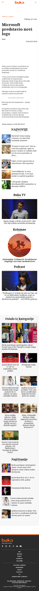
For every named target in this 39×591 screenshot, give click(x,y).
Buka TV (19, 195)
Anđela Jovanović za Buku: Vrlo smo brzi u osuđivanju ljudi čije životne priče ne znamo (28, 392)
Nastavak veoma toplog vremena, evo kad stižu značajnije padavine (20, 138)
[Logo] (19, 2)
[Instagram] (6, 546)
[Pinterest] (7, 56)
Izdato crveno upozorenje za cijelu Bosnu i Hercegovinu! (22, 162)
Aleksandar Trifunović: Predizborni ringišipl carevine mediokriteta (19, 260)
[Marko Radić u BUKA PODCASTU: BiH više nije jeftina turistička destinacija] (19, 209)
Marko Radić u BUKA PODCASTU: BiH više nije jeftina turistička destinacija (19, 222)
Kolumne (19, 229)
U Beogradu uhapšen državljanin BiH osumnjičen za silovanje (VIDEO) (23, 184)
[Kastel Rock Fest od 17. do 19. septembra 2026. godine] (10, 358)
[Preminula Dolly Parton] (28, 358)
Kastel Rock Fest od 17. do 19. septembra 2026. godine (10, 368)
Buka (3, 39)
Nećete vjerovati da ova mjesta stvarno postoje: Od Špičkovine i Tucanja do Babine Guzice (10, 447)
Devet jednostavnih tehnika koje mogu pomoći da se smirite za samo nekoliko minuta (10, 392)
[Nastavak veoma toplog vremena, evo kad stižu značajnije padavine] (6, 138)
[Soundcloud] (17, 546)
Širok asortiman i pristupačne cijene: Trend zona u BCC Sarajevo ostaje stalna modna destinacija (19, 347)
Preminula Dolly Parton (29, 366)
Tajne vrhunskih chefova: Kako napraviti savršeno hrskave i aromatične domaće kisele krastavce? (29, 421)
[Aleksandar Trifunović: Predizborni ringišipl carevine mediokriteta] (19, 245)
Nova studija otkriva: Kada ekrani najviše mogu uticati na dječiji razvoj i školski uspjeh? (10, 420)
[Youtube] (20, 546)
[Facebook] (7, 48)
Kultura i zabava (8, 16)
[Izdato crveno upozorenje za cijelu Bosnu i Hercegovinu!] (6, 164)
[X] (7, 52)
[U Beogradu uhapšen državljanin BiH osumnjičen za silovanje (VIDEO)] (6, 184)
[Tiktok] (13, 546)
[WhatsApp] (7, 60)
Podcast (19, 266)
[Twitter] (9, 546)
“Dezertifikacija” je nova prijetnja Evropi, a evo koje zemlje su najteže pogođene (22, 173)
